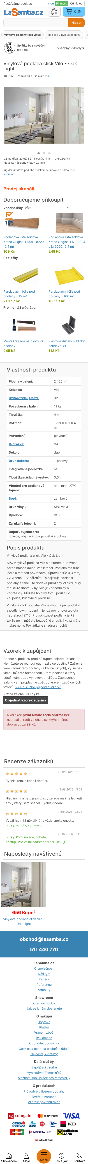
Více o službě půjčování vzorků (38, 687)
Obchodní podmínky (44, 1043)
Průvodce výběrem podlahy (44, 1091)
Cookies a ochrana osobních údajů (44, 1048)
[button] (38, 153)
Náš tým (44, 974)
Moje (26, 1161)
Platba (44, 1027)
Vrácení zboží (44, 1032)
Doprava (44, 1022)
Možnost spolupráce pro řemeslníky (44, 1078)
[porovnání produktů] (54, 11)
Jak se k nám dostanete (44, 1008)
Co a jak (62, 1161)
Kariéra (44, 979)
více (51, 3)
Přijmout (61, 3)
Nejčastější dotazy (44, 1054)
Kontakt (79, 1161)
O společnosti (44, 968)
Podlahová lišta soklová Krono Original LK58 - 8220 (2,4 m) (23, 241)
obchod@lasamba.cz (44, 939)
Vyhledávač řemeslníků (44, 1073)
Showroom (9, 1161)
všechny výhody (69, 48)
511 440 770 (44, 949)
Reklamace (44, 1038)
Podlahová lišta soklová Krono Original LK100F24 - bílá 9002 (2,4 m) (68, 241)
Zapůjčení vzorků (44, 1067)
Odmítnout (76, 3)
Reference (44, 984)
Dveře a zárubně (44, 1097)
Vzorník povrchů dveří (44, 1102)
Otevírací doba (44, 1003)
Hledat (76, 22)
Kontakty (44, 990)
